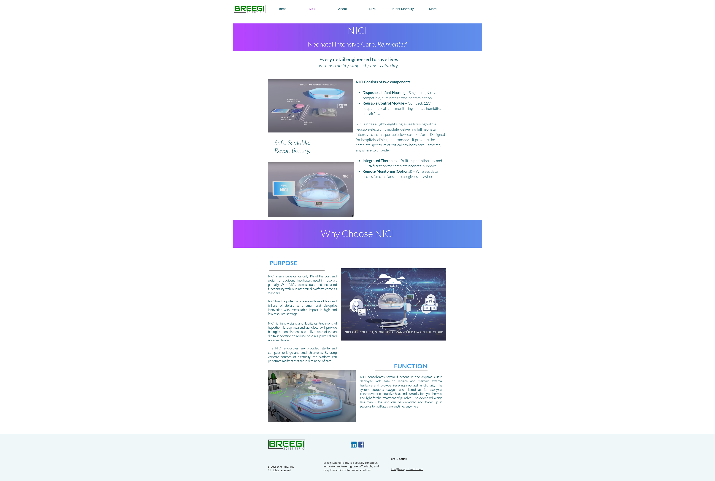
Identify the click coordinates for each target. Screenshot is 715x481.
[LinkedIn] (354, 445)
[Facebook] (361, 445)
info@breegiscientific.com (407, 469)
